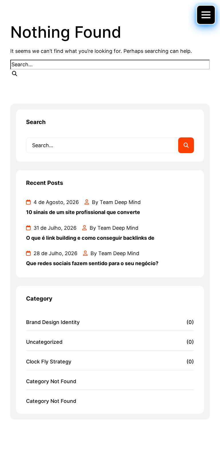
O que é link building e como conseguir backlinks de (90, 238)
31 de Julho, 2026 (54, 228)
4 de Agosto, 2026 (55, 202)
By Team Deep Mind (116, 202)
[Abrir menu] (206, 15)
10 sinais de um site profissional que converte (83, 212)
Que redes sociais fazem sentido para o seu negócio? (92, 263)
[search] (14, 73)
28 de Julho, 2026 (54, 253)
